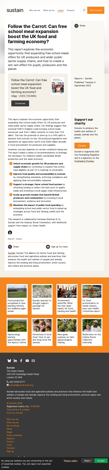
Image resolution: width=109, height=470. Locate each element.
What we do (48, 10)
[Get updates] (48, 247)
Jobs (9, 444)
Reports (78, 78)
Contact (11, 448)
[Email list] (33, 360)
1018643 (34, 406)
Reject (87, 460)
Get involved (96, 10)
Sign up (10, 451)
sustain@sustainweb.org (21, 385)
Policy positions (14, 435)
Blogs (9, 432)
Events (10, 441)
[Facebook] (21, 360)
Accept (101, 460)
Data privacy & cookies (18, 409)
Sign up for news (59, 246)
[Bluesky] (9, 360)
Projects (71, 10)
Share (82, 25)
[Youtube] (27, 360)
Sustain (88, 78)
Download (20, 103)
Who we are (34, 10)
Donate (82, 145)
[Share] (76, 26)
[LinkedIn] (15, 360)
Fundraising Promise (84, 161)
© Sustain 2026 (14, 403)
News (9, 429)
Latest (61, 10)
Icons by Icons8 (15, 412)
